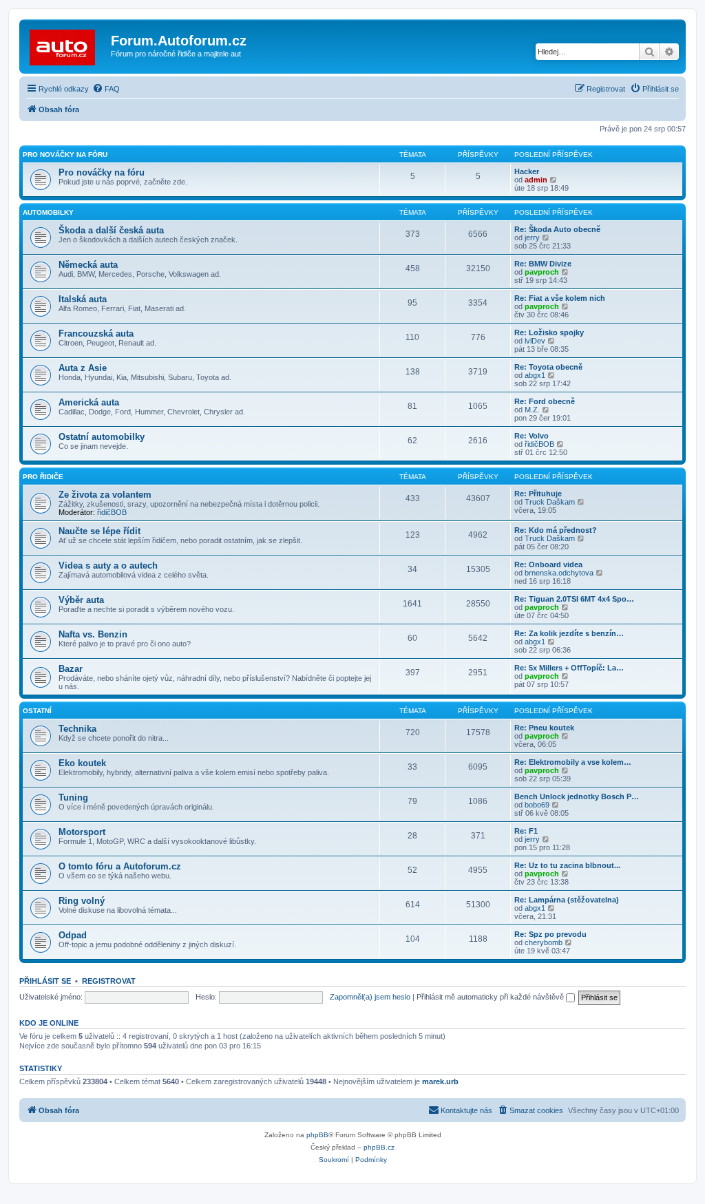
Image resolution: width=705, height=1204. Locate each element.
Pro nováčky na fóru (65, 154)
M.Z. (532, 409)
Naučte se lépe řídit (99, 531)
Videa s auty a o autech (108, 565)
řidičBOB (539, 444)
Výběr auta (81, 600)
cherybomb (543, 942)
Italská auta (83, 299)
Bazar (71, 669)
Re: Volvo (531, 436)
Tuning (73, 797)
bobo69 (537, 805)
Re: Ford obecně (544, 401)
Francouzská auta (96, 333)
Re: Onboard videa (548, 564)
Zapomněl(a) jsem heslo (370, 997)
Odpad (73, 935)
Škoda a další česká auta (111, 230)
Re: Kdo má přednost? (555, 530)
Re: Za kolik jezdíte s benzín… (569, 633)
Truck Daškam (550, 502)
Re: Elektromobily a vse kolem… (572, 762)
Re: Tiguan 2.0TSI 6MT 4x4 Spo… (574, 599)
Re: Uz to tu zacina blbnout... (567, 865)
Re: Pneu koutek (544, 728)
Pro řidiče (43, 476)
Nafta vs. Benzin (93, 634)
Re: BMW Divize (542, 264)
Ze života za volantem (105, 494)
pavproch (542, 272)
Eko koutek (82, 763)
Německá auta (88, 265)
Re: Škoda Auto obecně (557, 229)
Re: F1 (526, 831)
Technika (77, 729)
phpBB (317, 1135)
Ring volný (82, 901)
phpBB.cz (379, 1147)
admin (536, 180)
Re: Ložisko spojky (549, 332)
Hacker (526, 171)
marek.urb (440, 1081)
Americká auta (89, 402)
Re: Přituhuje (538, 493)
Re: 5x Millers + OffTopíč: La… (569, 668)
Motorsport (82, 832)
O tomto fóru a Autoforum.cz (120, 866)
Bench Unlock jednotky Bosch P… (576, 796)
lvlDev (535, 341)
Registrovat (109, 981)
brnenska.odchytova (559, 573)
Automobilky (48, 212)
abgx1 (535, 375)
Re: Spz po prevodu (550, 934)
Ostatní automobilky (102, 437)
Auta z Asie (83, 368)
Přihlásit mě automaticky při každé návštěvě (491, 997)
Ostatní (37, 711)
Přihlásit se (45, 981)
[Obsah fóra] (67, 45)
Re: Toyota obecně (548, 367)
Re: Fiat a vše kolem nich (559, 298)
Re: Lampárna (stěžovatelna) (566, 900)
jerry (532, 237)
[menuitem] (106, 89)
